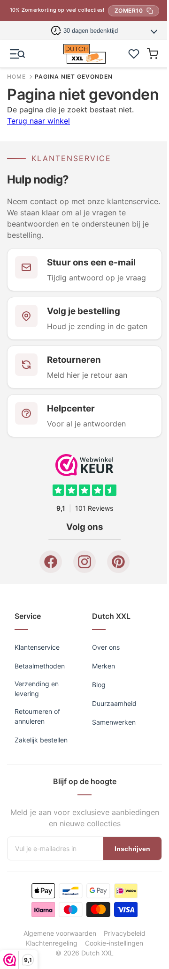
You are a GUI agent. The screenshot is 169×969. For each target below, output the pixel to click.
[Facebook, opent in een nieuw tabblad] (47, 625)
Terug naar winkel (38, 138)
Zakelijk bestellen (41, 803)
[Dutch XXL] (81, 54)
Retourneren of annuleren (37, 779)
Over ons (102, 710)
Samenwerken (110, 785)
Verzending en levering (37, 752)
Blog (95, 748)
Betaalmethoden (40, 729)
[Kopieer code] (149, 10)
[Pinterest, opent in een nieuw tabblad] (115, 625)
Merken (100, 729)
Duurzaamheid (111, 767)
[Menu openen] (17, 54)
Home (16, 76)
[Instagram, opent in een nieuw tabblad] (81, 625)
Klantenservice (37, 710)
